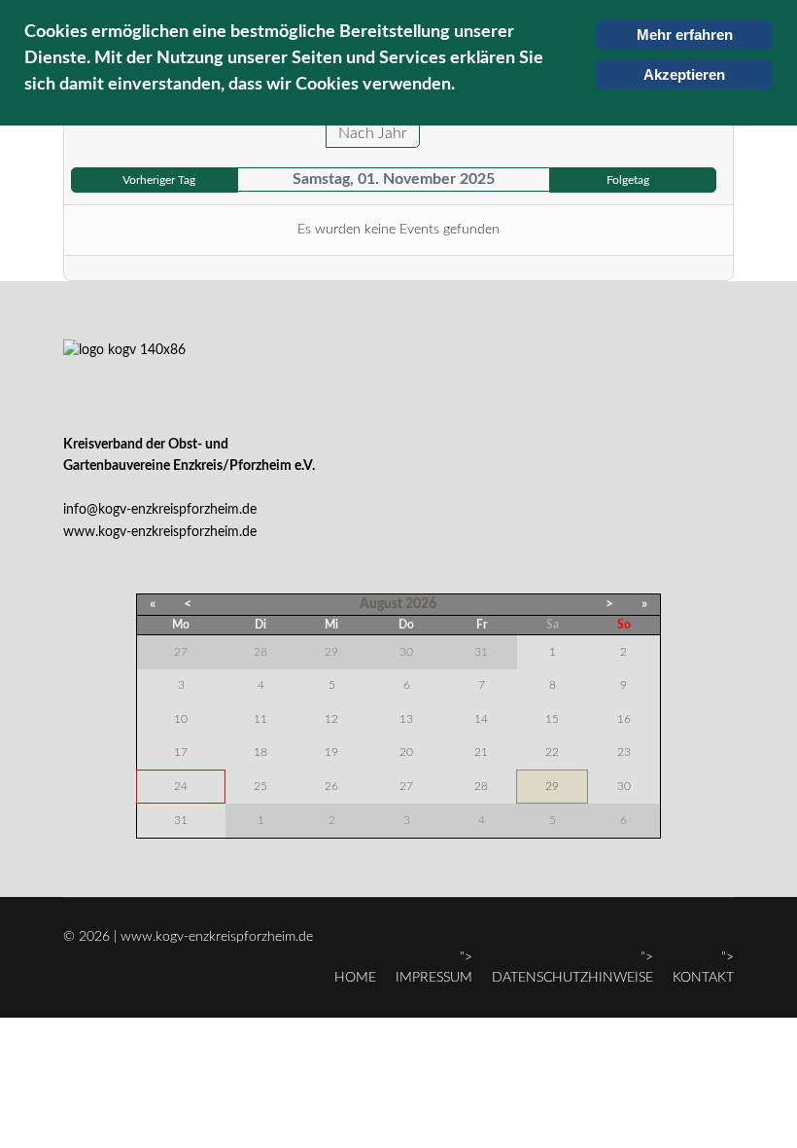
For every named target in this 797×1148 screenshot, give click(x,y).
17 (181, 752)
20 (406, 752)
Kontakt (703, 978)
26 (331, 786)
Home (355, 978)
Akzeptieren (684, 74)
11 (260, 719)
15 (552, 719)
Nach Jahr (372, 133)
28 (481, 786)
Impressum (434, 978)
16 (624, 719)
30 (624, 786)
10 (181, 719)
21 (481, 752)
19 (331, 752)
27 (406, 786)
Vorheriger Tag (158, 180)
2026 (420, 604)
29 (552, 786)
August (381, 604)
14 (481, 719)
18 (260, 752)
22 (552, 752)
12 (331, 719)
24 (181, 786)
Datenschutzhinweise (572, 978)
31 (181, 820)
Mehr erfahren (685, 34)
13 (406, 719)
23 (624, 752)
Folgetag (627, 180)
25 (260, 786)
